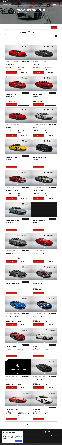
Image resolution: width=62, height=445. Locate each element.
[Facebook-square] (51, 435)
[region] (12, 437)
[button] (29, 58)
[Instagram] (54, 435)
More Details (24, 72)
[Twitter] (56, 435)
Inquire (11, 72)
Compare (22, 32)
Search (54, 27)
